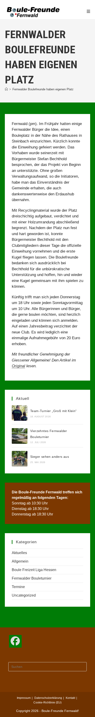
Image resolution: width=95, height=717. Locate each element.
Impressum (24, 698)
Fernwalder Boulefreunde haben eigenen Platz (43, 89)
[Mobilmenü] (88, 11)
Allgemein (20, 561)
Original (18, 366)
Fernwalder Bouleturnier (31, 578)
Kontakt (70, 698)
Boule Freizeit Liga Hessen (34, 570)
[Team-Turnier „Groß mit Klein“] (19, 413)
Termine (18, 587)
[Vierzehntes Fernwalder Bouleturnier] (19, 436)
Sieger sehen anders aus (49, 456)
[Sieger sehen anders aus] (19, 459)
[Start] (6, 89)
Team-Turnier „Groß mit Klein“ (53, 411)
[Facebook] (15, 641)
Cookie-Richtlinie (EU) (47, 702)
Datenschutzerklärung (48, 698)
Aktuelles (19, 553)
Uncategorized (24, 595)
